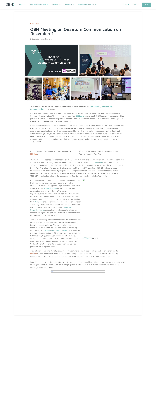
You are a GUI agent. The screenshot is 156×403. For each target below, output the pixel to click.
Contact (135, 4)
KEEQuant (80, 116)
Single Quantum (50, 188)
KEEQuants (87, 238)
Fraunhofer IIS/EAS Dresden (56, 230)
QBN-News (34, 24)
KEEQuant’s (35, 253)
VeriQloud (39, 202)
